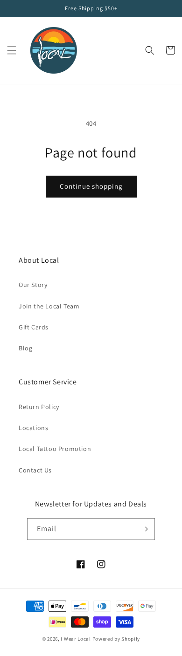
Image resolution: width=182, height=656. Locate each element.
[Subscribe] (144, 529)
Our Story (33, 284)
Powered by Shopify (116, 639)
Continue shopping (91, 186)
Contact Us (35, 470)
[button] (11, 50)
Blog (25, 348)
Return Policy (39, 407)
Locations (33, 428)
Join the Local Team (49, 306)
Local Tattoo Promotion (55, 448)
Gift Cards (34, 327)
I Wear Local (76, 639)
